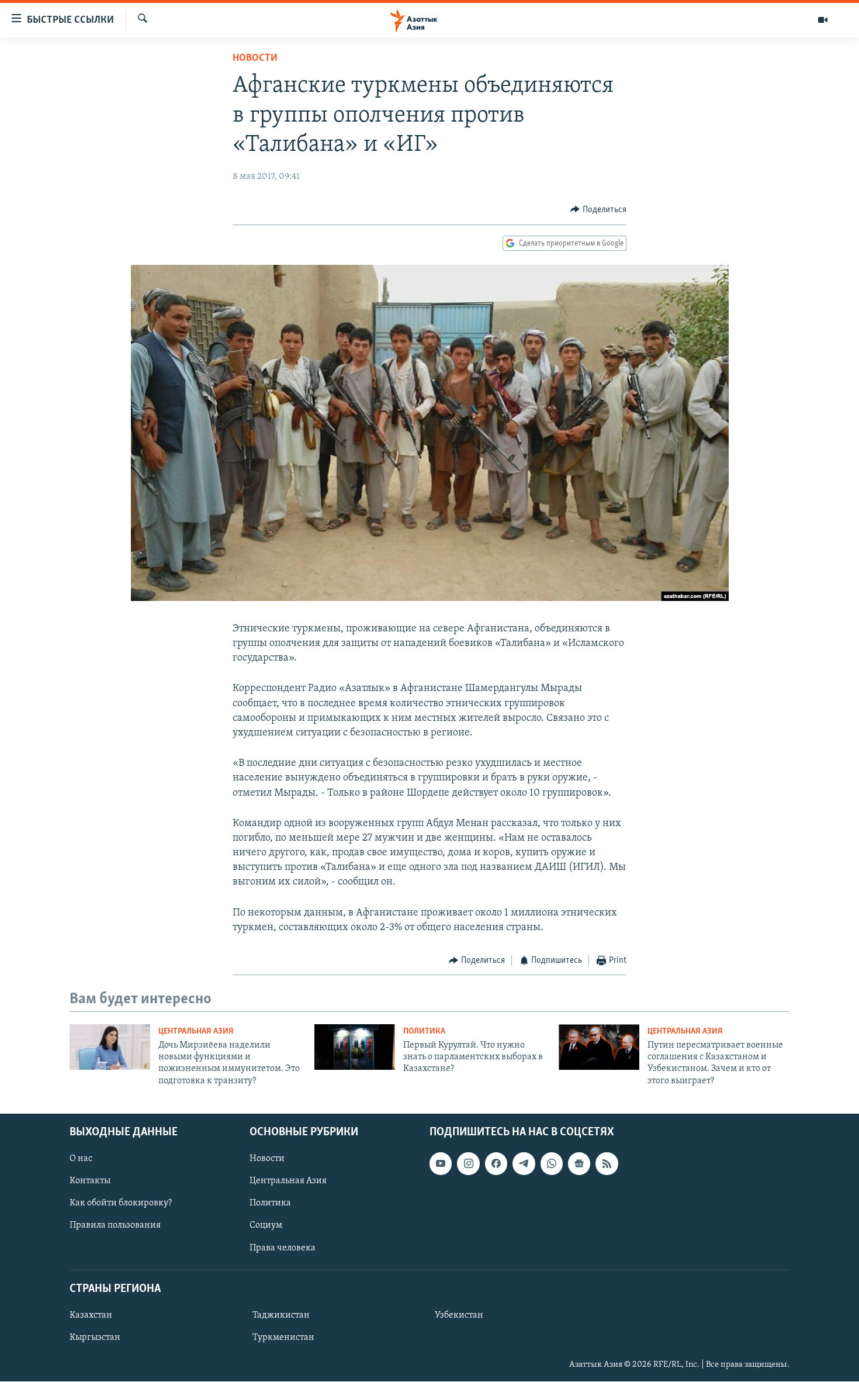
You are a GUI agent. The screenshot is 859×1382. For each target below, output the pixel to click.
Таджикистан (281, 1315)
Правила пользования (115, 1226)
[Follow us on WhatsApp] (552, 1163)
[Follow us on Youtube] (441, 1163)
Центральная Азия (196, 1031)
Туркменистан (283, 1337)
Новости (255, 58)
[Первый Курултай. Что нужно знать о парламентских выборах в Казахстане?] (354, 1047)
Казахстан (91, 1315)
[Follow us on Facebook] (496, 1163)
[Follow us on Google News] (579, 1163)
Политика (424, 1031)
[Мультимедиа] (822, 20)
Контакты (90, 1181)
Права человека (283, 1248)
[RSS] (606, 1163)
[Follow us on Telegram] (523, 1163)
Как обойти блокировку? (121, 1203)
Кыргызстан (95, 1337)
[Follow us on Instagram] (468, 1163)
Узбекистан (459, 1315)
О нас (81, 1158)
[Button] (598, 209)
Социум (266, 1226)
